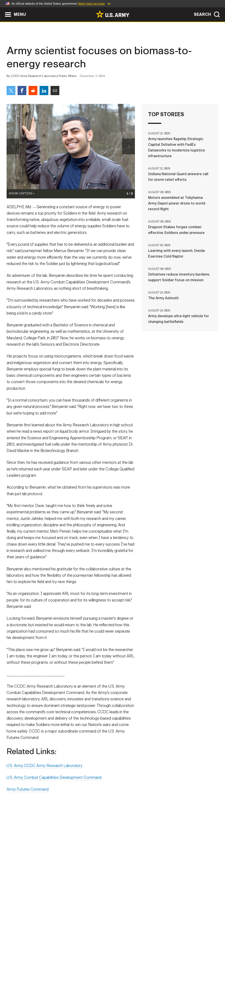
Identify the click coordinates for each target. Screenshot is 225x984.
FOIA (139, 964)
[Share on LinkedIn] (44, 90)
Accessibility (116, 964)
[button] (2, 9)
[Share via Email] (55, 90)
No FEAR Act (160, 964)
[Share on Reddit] (33, 90)
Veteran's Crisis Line (195, 964)
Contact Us (37, 964)
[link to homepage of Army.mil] (112, 14)
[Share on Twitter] (11, 90)
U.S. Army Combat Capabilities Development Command (54, 777)
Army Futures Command (28, 789)
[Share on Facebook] (22, 90)
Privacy (61, 964)
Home (16, 964)
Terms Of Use (86, 964)
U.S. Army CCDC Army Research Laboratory (45, 765)
